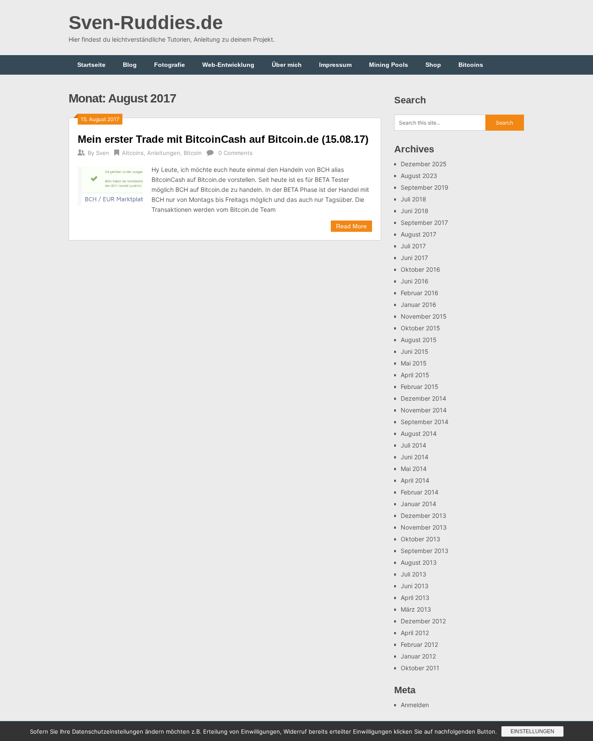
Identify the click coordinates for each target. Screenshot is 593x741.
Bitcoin (193, 152)
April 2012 (415, 632)
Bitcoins (470, 64)
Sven (102, 152)
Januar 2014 (418, 503)
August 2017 (418, 234)
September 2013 (424, 550)
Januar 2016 (418, 304)
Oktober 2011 (420, 668)
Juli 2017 (413, 246)
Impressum (335, 64)
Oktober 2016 (420, 269)
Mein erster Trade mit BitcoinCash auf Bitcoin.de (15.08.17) (223, 139)
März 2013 (416, 609)
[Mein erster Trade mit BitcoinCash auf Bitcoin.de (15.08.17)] (110, 185)
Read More (351, 226)
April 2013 (415, 597)
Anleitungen (163, 152)
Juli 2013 (413, 574)
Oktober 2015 (420, 328)
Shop (433, 64)
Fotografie (169, 64)
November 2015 (424, 316)
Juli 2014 (413, 445)
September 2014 (424, 421)
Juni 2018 (414, 210)
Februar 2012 (419, 644)
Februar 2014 (419, 492)
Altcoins (133, 152)
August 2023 (419, 175)
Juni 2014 (414, 457)
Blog (130, 64)
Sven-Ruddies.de (146, 22)
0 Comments (235, 152)
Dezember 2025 (424, 164)
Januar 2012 (418, 656)
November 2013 (424, 527)
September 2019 (424, 187)
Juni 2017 (414, 257)
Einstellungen (532, 731)
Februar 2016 (419, 292)
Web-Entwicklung (228, 64)
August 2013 (419, 562)
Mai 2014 (414, 468)
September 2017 (424, 222)
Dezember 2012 (423, 621)
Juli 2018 (413, 199)
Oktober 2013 (420, 539)
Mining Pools (388, 64)
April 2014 (415, 480)
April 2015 (415, 375)
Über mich (287, 64)
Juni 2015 (414, 351)
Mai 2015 (414, 363)
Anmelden (415, 704)
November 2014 (424, 410)
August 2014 (419, 433)
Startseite (91, 64)
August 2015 (419, 339)
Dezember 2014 (423, 398)
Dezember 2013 (423, 515)
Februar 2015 (419, 386)
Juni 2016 (414, 281)
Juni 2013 (414, 586)
